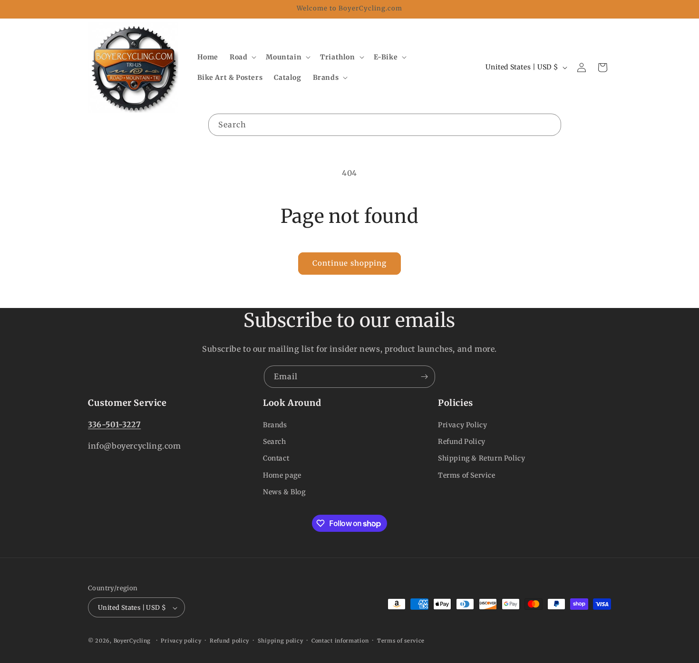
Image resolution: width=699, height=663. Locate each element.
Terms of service (401, 640)
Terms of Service (466, 475)
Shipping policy (280, 640)
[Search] (550, 124)
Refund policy (229, 640)
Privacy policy (181, 640)
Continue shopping (349, 263)
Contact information (340, 640)
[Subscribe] (424, 376)
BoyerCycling (132, 641)
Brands (275, 425)
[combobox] (385, 124)
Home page (282, 475)
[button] (242, 57)
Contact (276, 458)
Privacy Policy (462, 425)
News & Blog (284, 492)
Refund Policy (461, 441)
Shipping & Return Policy (481, 458)
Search (274, 441)
